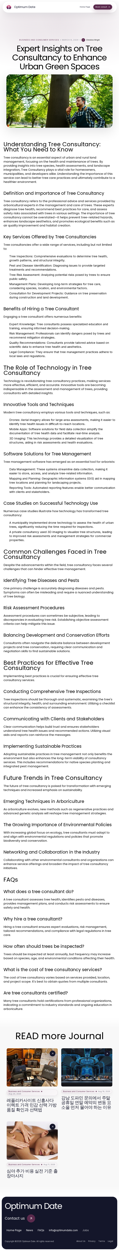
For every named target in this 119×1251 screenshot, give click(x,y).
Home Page (14, 1230)
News (29, 1230)
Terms (101, 1241)
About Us (80, 1241)
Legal (110, 1241)
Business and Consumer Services (39, 40)
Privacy (91, 1241)
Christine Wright (93, 40)
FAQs (41, 1230)
